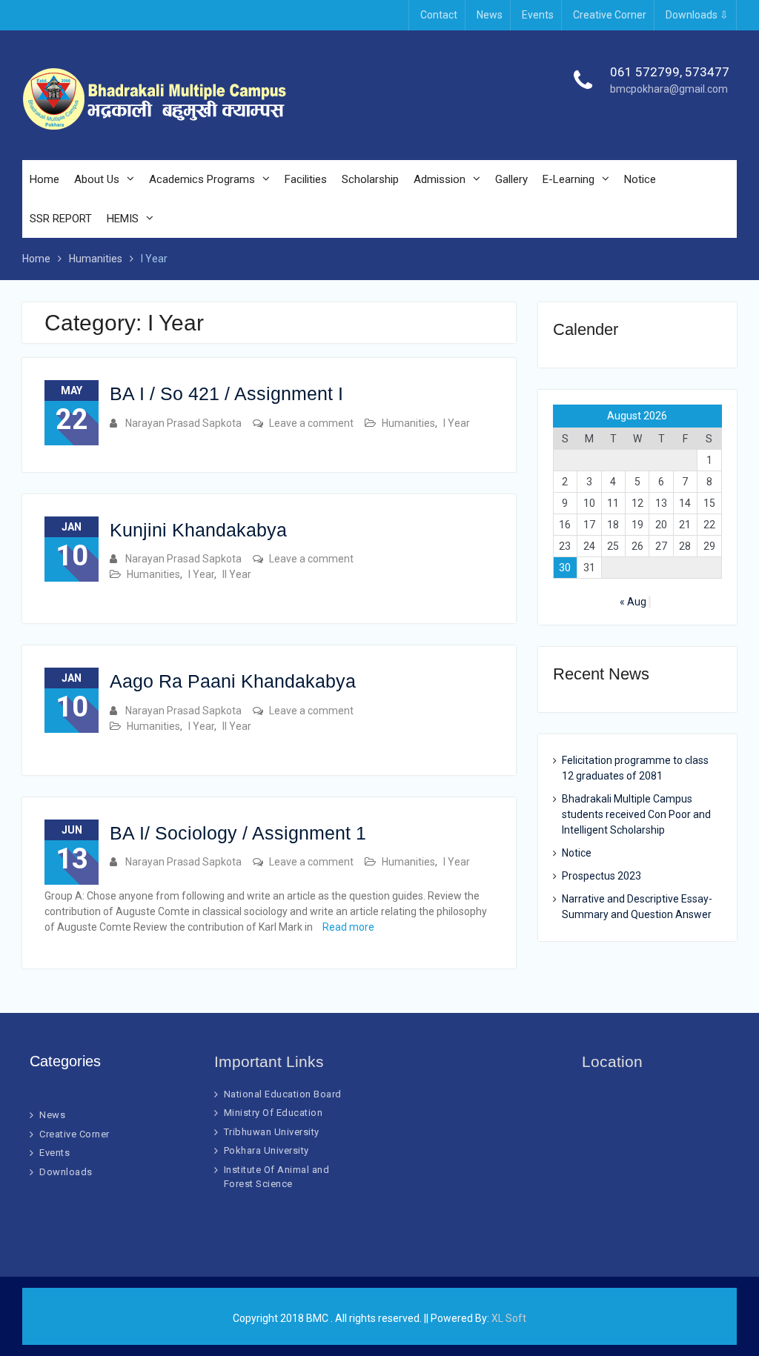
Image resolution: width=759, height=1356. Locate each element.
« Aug (633, 602)
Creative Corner (609, 15)
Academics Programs (202, 179)
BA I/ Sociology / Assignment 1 (238, 832)
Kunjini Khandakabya (198, 529)
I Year (456, 423)
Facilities (306, 179)
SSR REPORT (61, 218)
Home (44, 179)
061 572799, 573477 (669, 71)
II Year (236, 574)
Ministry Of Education (273, 1112)
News (490, 15)
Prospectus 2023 (601, 876)
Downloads (66, 1171)
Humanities (408, 423)
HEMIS (123, 218)
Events (538, 15)
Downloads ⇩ (697, 15)
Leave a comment (311, 423)
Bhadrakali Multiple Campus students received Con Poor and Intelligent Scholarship (636, 814)
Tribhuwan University (271, 1131)
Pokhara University (266, 1150)
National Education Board (283, 1094)
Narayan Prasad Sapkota (183, 423)
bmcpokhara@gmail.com (669, 89)
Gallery (511, 179)
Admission (439, 179)
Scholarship (370, 179)
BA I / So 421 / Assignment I (226, 393)
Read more (348, 927)
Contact (438, 15)
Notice (640, 179)
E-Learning (568, 179)
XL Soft (508, 1318)
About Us (96, 179)
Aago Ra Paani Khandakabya (233, 681)
